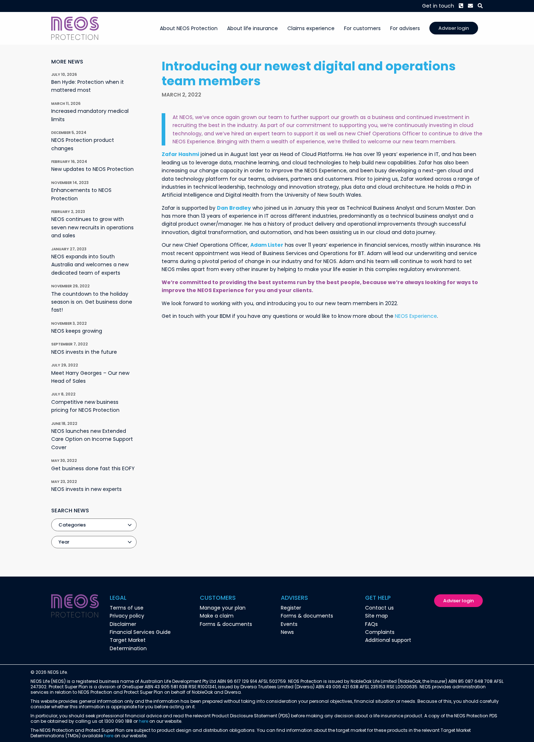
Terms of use (126, 607)
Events (289, 624)
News (287, 632)
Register (291, 607)
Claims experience (311, 28)
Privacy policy (127, 615)
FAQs (371, 624)
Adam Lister (266, 245)
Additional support (388, 640)
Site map (376, 615)
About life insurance (252, 28)
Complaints (380, 632)
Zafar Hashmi (180, 154)
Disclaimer (123, 624)
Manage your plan (223, 607)
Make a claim (217, 615)
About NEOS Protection (189, 28)
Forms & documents (226, 624)
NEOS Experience (416, 316)
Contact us (379, 607)
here (143, 721)
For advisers (405, 28)
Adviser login (453, 28)
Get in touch (438, 5)
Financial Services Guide (140, 632)
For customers (362, 28)
